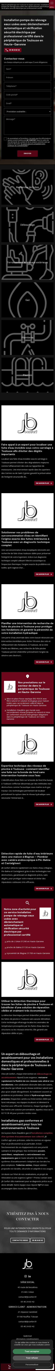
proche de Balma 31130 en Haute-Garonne (26, 947)
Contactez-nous (20, 1240)
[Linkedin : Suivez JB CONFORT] (29, 1276)
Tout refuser (32, 1358)
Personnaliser (32, 1364)
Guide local (27, 1336)
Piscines (27, 375)
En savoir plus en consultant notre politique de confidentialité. (26, 145)
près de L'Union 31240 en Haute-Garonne (25, 941)
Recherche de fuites (27, 187)
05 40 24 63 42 (37, 1240)
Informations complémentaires (27, 1339)
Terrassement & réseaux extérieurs (27, 262)
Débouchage (27, 224)
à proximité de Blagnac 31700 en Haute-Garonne (28, 953)
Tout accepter (32, 1351)
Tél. (9, 1367)
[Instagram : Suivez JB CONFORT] (25, 1276)
